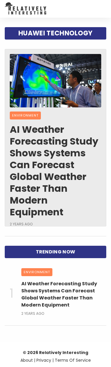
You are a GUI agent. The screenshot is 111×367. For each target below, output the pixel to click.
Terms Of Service (73, 360)
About (26, 360)
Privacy (43, 360)
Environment (25, 115)
